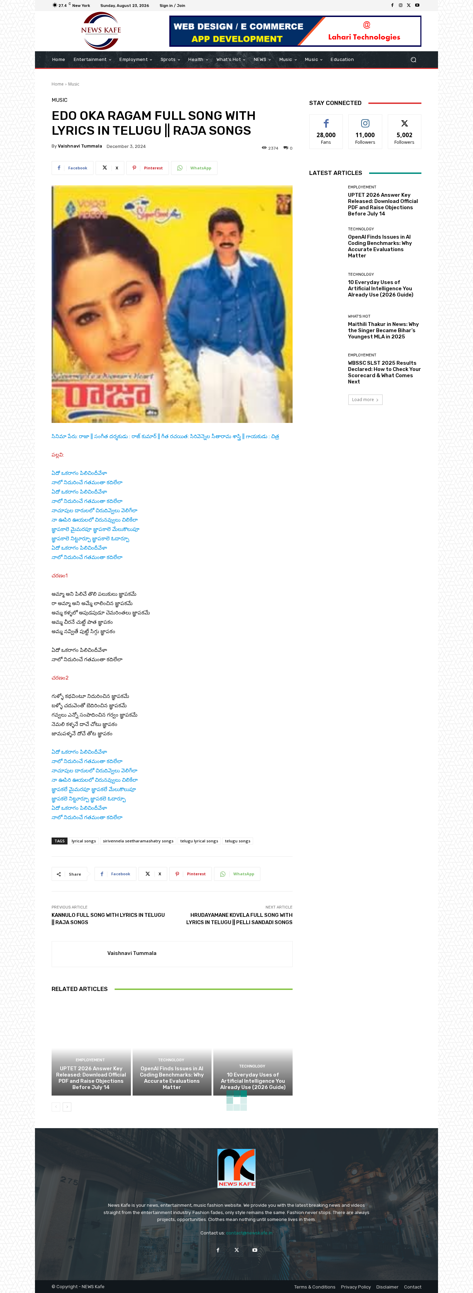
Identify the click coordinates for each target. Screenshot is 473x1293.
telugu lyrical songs (199, 840)
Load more (363, 399)
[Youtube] (417, 5)
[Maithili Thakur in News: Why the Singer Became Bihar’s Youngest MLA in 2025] (326, 327)
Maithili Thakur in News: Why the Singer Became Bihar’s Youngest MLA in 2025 (383, 330)
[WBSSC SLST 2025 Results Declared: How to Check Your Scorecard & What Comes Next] (326, 369)
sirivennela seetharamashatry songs (138, 840)
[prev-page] (56, 1107)
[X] (409, 5)
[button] (413, 60)
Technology (171, 1060)
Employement (90, 1060)
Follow (365, 119)
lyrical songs (84, 840)
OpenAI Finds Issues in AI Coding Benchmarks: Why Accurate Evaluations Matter (172, 1077)
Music (73, 84)
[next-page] (67, 1107)
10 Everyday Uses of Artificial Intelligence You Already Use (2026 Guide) (253, 1081)
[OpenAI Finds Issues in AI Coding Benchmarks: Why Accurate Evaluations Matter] (172, 1047)
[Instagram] (400, 5)
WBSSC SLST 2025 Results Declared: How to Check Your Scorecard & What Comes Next (384, 372)
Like (326, 119)
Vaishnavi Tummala (80, 146)
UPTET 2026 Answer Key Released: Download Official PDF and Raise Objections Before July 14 (91, 1077)
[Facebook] (392, 5)
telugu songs (237, 840)
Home (58, 84)
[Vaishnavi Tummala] (79, 954)
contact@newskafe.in (249, 1233)
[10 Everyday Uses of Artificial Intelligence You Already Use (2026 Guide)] (253, 1047)
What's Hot (359, 316)
